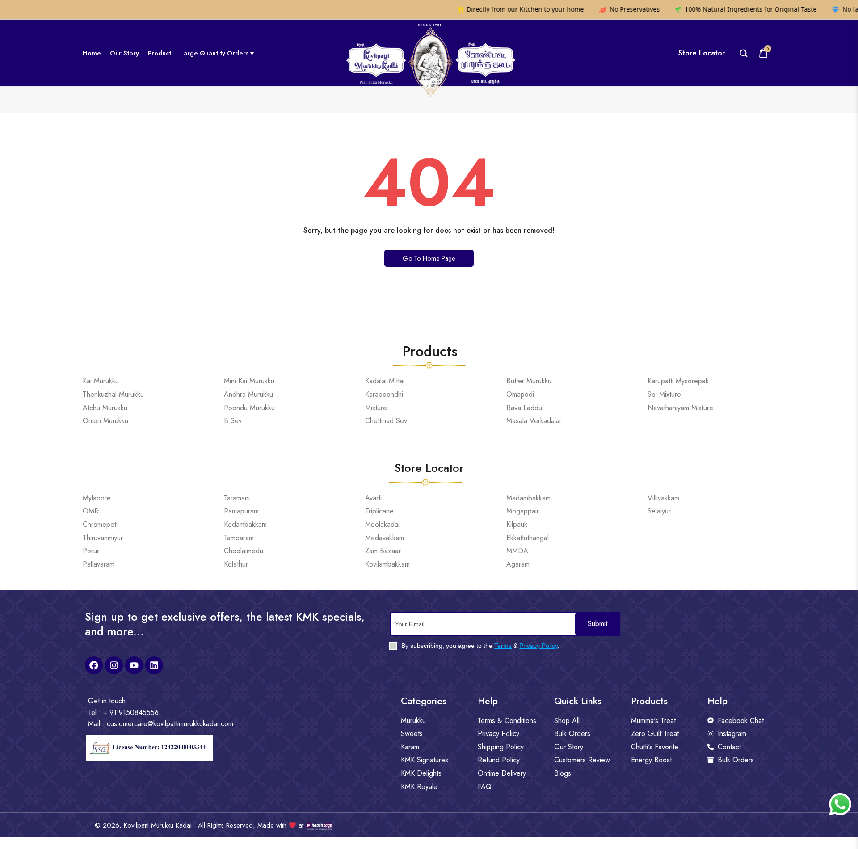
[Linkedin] (154, 665)
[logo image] (429, 52)
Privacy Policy (538, 645)
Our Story (124, 53)
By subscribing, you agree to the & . (479, 645)
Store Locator (701, 53)
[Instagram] (114, 665)
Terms (503, 645)
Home (92, 53)
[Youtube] (134, 665)
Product (159, 53)
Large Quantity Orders (214, 53)
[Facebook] (94, 665)
